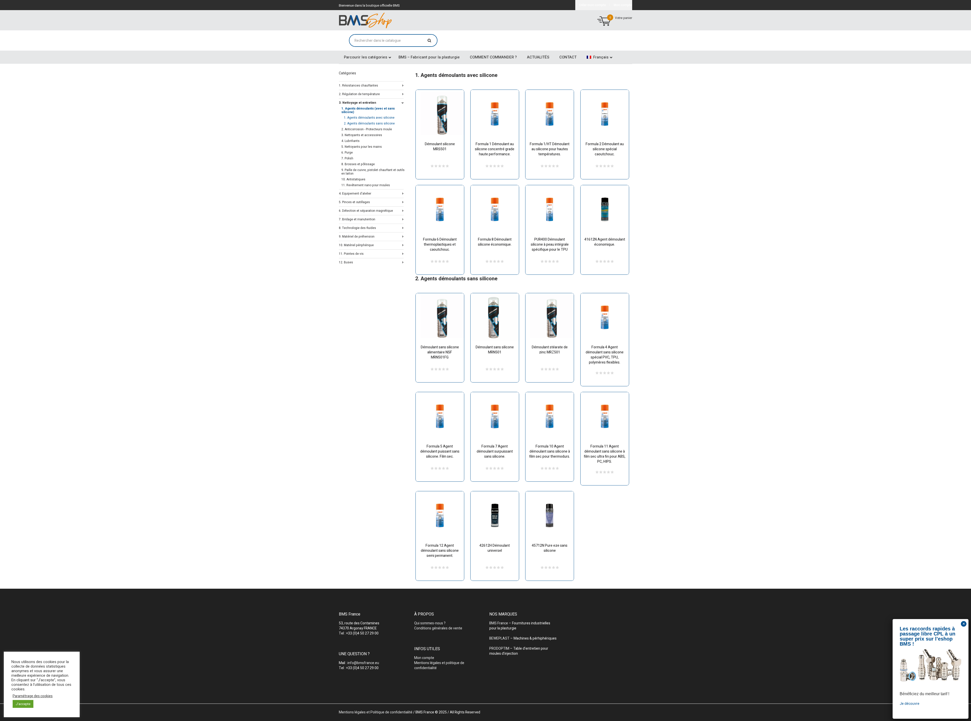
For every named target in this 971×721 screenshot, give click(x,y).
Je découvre (909, 703)
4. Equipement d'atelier (355, 193)
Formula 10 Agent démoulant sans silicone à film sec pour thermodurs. (549, 451)
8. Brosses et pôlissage (358, 164)
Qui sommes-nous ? (430, 623)
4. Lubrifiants (350, 141)
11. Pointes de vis (351, 253)
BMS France (498, 623)
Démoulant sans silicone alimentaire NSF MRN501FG (440, 352)
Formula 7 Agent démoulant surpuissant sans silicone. (495, 451)
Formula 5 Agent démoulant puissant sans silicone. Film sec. (439, 451)
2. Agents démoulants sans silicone (369, 123)
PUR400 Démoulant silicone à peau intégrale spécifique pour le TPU (550, 244)
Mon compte (424, 658)
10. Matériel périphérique (356, 245)
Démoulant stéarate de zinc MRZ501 (550, 350)
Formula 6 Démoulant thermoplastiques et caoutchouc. (440, 244)
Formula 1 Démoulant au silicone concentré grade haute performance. (494, 149)
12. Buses (346, 262)
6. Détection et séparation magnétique (366, 210)
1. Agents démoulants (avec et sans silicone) (368, 110)
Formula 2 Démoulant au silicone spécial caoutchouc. (605, 149)
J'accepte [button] (23, 704)
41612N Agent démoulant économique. (604, 242)
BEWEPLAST (499, 638)
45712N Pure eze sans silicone (549, 548)
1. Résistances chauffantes (358, 85)
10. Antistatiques (353, 179)
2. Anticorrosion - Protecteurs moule (366, 129)
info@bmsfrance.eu (363, 663)
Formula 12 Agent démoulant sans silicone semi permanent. (440, 550)
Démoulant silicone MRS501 (440, 146)
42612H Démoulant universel (494, 548)
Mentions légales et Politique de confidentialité (375, 712)
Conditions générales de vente (438, 628)
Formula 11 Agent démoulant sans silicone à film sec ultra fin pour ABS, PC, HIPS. (604, 454)
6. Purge (347, 152)
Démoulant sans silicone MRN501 (495, 350)
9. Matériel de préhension (356, 236)
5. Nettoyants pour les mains (361, 146)
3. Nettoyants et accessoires (361, 135)
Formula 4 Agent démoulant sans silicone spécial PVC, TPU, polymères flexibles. (605, 355)
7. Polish (347, 158)
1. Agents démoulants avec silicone (369, 117)
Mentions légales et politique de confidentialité (439, 665)
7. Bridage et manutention (357, 219)
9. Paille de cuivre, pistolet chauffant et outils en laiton (373, 172)
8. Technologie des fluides (357, 227)
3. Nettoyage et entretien (357, 102)
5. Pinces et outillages (354, 202)
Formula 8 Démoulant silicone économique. (495, 242)
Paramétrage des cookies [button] (33, 696)
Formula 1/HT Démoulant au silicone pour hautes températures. (549, 149)
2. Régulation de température (359, 94)
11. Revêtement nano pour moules (365, 185)
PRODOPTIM (499, 648)
